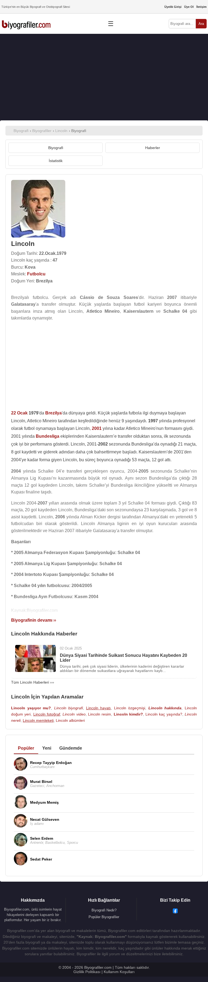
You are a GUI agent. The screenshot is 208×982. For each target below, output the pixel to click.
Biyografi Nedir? (104, 910)
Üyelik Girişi (172, 6)
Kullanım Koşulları (119, 972)
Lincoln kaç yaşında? (163, 714)
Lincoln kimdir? (128, 714)
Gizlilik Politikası (86, 972)
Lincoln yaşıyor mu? (31, 708)
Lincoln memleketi (38, 720)
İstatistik (56, 161)
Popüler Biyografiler (104, 917)
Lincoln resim (99, 714)
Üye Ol (189, 6)
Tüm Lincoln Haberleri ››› (32, 682)
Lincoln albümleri (70, 720)
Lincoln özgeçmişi (129, 708)
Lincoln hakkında (165, 708)
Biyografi (55, 148)
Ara (201, 24)
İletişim (201, 6)
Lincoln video (74, 714)
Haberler (152, 148)
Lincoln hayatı (98, 708)
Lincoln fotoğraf (46, 714)
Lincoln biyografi (68, 708)
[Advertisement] (104, 77)
